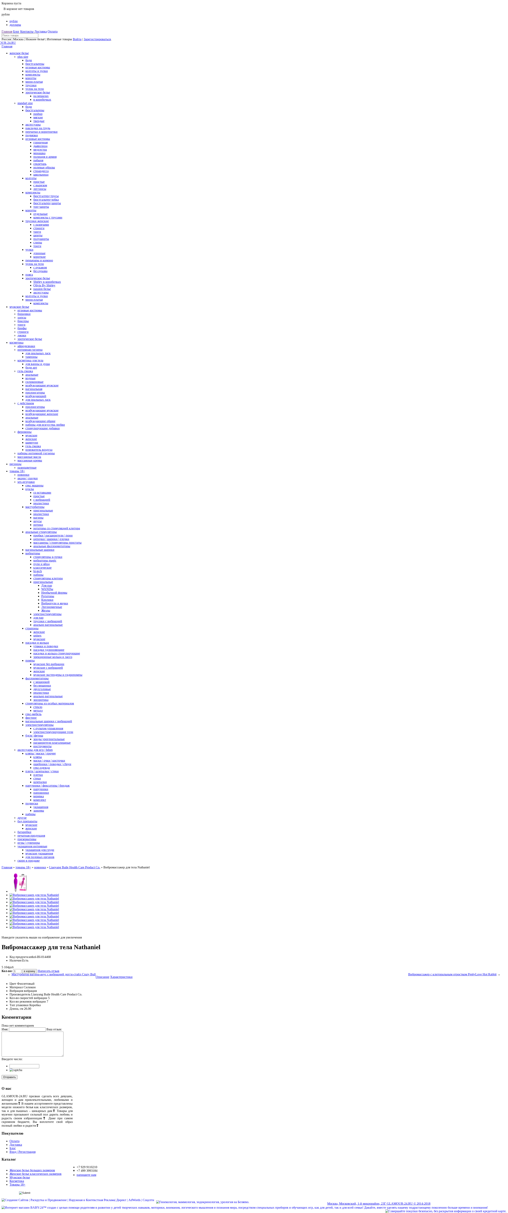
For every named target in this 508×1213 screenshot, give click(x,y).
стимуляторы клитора (48, 578)
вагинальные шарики (39, 549)
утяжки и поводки (45, 646)
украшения (40, 807)
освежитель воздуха (38, 449)
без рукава (40, 271)
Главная (7, 31)
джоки (21, 335)
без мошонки (42, 685)
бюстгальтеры (34, 64)
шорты (37, 235)
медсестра (40, 149)
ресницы (15, 464)
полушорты (41, 239)
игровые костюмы (37, 67)
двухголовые (42, 689)
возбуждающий (35, 396)
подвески (31, 803)
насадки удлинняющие (48, 649)
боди (28, 60)
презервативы (26, 839)
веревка (38, 796)
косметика (16, 342)
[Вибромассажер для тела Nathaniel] (20, 891)
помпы (30, 660)
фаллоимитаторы (37, 678)
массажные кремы (29, 460)
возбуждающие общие (40, 421)
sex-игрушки (26, 482)
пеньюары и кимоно (39, 260)
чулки (29, 249)
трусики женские (37, 221)
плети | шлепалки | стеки (42, 771)
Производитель (20, 994)
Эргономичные (51, 607)
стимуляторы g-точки (47, 557)
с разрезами (41, 224)
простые (39, 181)
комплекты (32, 74)
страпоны (31, 628)
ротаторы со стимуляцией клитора (56, 528)
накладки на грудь (37, 128)
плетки (38, 775)
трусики (31, 85)
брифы (22, 328)
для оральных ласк (38, 353)
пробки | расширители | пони (53, 535)
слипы (37, 242)
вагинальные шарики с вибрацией (48, 721)
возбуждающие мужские (42, 385)
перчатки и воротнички (41, 131)
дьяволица (40, 146)
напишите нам (86, 1174)
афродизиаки (26, 346)
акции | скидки (27, 478)
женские (31, 439)
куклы (29, 489)
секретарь (39, 164)
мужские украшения (39, 853)
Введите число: (12, 1059)
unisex (37, 635)
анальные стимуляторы (41, 532)
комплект (39, 800)
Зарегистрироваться (97, 39)
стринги (38, 228)
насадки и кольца (37, 642)
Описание (102, 977)
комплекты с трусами (47, 217)
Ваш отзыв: (54, 1029)
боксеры (23, 321)
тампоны (31, 356)
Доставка (40, 31)
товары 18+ (17, 471)
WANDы (47, 589)
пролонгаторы (35, 392)
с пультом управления (48, 728)
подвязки (31, 135)
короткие (39, 256)
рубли (14, 21)
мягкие (38, 117)
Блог (16, 31)
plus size (22, 56)
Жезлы (45, 610)
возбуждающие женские (41, 414)
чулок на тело (34, 89)
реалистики (41, 503)
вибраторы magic (44, 560)
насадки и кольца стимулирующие (56, 653)
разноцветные (27, 467)
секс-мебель (33, 714)
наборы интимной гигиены (36, 453)
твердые (38, 121)
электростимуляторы (47, 614)
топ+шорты (41, 206)
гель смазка (25, 371)
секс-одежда (41, 767)
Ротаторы (47, 596)
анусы (37, 521)
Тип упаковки (19, 1005)
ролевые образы (44, 167)
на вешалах (41, 96)
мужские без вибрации (48, 664)
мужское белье (19, 306)
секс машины (34, 485)
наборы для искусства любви (45, 424)
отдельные (40, 214)
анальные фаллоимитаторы (51, 546)
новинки (23, 474)
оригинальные (43, 510)
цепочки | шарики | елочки (51, 539)
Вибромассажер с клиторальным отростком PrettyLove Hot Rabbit (452, 974)
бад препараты (27, 821)
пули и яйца (41, 564)
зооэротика (40, 699)
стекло (37, 707)
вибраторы (32, 553)
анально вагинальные (48, 624)
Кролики (47, 599)
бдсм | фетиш (34, 735)
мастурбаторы (34, 507)
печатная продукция (31, 835)
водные (30, 378)
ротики (38, 524)
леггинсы (39, 189)
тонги (37, 246)
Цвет (13, 983)
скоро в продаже (28, 860)
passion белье (42, 289)
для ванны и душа (37, 364)
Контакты (27, 31)
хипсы (21, 317)
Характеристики (121, 977)
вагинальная (33, 389)
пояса (29, 274)
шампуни (31, 442)
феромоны (24, 432)
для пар (38, 617)
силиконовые (34, 381)
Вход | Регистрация (23, 1151)
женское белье (19, 53)
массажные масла (29, 457)
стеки (37, 778)
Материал (16, 987)
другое (22, 817)
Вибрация (16, 990)
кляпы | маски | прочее (40, 753)
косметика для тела (30, 360)
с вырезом (40, 185)
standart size (25, 103)
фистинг (31, 717)
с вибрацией (41, 499)
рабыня (38, 160)
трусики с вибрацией (47, 621)
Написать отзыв (48, 971)
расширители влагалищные (52, 742)
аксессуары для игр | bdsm (35, 750)
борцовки (24, 314)
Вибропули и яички (54, 603)
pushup (37, 114)
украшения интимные (32, 846)
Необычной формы (54, 592)
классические (42, 567)
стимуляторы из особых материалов (49, 703)
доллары (15, 24)
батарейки (24, 832)
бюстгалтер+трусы (46, 196)
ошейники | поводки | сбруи (52, 764)
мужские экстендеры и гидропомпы (57, 674)
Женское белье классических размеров (36, 1173)
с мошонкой (41, 682)
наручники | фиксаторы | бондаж (47, 785)
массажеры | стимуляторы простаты (57, 542)
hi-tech (37, 571)
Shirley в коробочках (47, 281)
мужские (31, 435)
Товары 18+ (17, 1184)
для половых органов (39, 857)
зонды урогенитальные (49, 739)
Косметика (17, 1181)
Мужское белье (20, 1177)
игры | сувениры (28, 842)
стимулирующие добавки (42, 428)
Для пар (46, 585)
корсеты (30, 78)
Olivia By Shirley (44, 285)
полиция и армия (45, 156)
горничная (40, 142)
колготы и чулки (36, 71)
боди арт (31, 367)
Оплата (53, 31)
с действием (25, 403)
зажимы (38, 810)
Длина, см (16, 1008)
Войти (77, 39)
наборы (38, 574)
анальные (31, 374)
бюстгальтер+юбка (46, 199)
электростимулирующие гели (53, 732)
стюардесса (41, 171)
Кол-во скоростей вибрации (28, 998)
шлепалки (40, 782)
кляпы (37, 757)
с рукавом (40, 267)
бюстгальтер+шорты (47, 203)
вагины (38, 517)
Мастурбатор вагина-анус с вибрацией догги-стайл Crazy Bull (54, 974)
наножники (41, 792)
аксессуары (33, 124)
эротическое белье (37, 92)
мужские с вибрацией (48, 667)
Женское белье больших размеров (32, 1170)
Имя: (5, 1029)
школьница (40, 174)
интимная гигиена (29, 349)
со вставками (42, 492)
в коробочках (42, 99)
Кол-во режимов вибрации (28, 1001)
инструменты (42, 746)
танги (37, 231)
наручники (40, 789)
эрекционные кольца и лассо (52, 657)
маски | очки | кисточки (49, 760)
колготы (31, 178)
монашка (39, 153)
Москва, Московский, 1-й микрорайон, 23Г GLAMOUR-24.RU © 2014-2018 (378, 1203)
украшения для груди (39, 850)
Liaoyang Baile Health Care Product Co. (74, 867)
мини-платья (34, 81)
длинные (39, 253)
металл (38, 710)
